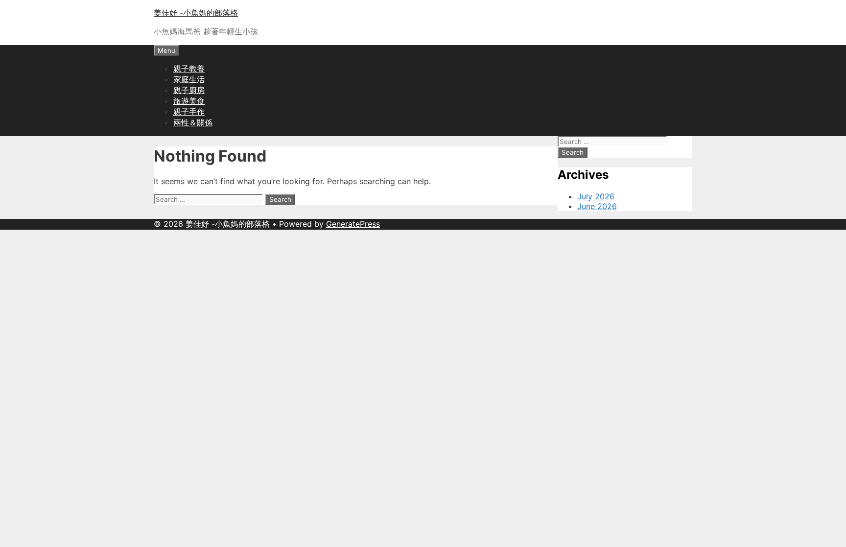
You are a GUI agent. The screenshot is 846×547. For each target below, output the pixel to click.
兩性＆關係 (192, 122)
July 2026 (595, 196)
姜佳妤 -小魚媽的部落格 (196, 13)
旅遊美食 (189, 101)
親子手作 (189, 112)
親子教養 (189, 68)
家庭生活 (189, 79)
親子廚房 (189, 90)
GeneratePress (353, 224)
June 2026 (597, 206)
